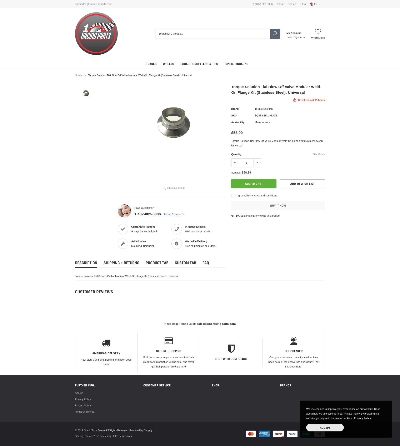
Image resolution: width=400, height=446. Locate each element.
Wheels (168, 64)
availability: (238, 122)
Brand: (235, 108)
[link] (86, 93)
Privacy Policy (83, 399)
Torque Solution (264, 108)
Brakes (151, 64)
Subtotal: (236, 172)
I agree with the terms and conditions (256, 195)
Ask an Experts (172, 214)
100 (238, 215)
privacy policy (362, 418)
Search (79, 393)
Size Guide (318, 154)
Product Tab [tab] (157, 263)
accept (325, 428)
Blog (303, 4)
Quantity (236, 154)
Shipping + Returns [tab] (121, 263)
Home (78, 75)
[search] (275, 34)
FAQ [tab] (205, 263)
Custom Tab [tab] (185, 263)
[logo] (96, 33)
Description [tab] (86, 263)
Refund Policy (83, 405)
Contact (292, 4)
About (280, 4)
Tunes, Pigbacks (236, 64)
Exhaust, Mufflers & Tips (199, 64)
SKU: (234, 115)
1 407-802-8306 (147, 214)
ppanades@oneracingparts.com (93, 4)
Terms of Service (84, 411)
